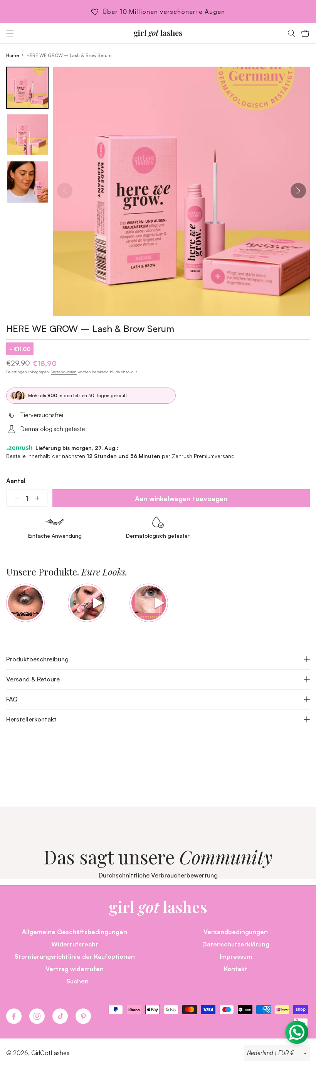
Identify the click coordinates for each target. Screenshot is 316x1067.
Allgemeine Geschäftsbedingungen (74, 932)
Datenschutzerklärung (235, 944)
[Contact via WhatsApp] (296, 1032)
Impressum (236, 956)
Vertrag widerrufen (74, 969)
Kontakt (235, 969)
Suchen (77, 981)
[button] (10, 33)
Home (12, 55)
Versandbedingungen (235, 932)
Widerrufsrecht (74, 944)
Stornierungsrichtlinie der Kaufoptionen (75, 956)
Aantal (15, 481)
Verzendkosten (64, 371)
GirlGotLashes (50, 1053)
